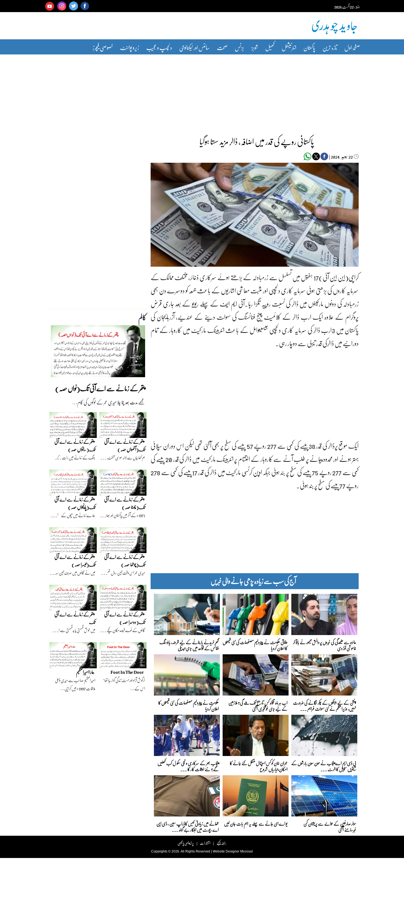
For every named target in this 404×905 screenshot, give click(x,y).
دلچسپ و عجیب (159, 47)
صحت (222, 47)
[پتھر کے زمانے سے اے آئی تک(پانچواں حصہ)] (73, 484)
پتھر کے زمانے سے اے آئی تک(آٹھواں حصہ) (124, 445)
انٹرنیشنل (289, 47)
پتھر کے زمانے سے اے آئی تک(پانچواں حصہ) (74, 503)
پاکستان (309, 47)
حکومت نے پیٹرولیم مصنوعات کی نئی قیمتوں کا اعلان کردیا (188, 705)
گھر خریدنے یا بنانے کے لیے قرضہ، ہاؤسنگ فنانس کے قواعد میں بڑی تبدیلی (189, 645)
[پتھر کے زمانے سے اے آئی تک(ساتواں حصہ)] (73, 426)
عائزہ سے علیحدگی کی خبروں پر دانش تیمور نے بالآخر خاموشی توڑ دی (324, 645)
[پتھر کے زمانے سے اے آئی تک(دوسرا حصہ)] (123, 599)
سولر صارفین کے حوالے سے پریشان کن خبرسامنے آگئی (329, 826)
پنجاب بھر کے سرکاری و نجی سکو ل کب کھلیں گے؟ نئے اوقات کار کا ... (188, 766)
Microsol (246, 851)
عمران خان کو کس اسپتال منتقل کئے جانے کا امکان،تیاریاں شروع (258, 766)
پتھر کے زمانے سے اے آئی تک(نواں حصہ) (100, 388)
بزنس (239, 47)
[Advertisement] (202, 91)
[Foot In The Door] (123, 657)
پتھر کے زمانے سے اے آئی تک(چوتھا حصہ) (124, 560)
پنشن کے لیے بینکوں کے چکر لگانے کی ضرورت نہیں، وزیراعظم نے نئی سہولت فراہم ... (324, 705)
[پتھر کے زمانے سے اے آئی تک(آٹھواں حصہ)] (123, 426)
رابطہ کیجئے (221, 843)
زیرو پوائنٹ (129, 47)
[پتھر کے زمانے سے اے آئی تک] (73, 599)
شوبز (254, 47)
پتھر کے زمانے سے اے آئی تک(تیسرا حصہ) (74, 560)
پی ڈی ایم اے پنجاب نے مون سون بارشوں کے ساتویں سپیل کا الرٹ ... (323, 766)
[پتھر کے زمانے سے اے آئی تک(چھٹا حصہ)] (123, 484)
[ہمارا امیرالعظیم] (73, 657)
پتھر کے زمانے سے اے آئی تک (74, 618)
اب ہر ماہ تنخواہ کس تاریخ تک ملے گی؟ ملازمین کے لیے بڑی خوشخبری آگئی (257, 705)
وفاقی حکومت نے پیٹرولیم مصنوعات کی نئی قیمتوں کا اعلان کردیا (255, 645)
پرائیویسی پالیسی (186, 843)
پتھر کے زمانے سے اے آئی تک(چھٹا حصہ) (124, 503)
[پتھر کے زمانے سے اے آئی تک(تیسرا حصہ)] (73, 541)
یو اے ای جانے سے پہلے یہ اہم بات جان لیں (255, 823)
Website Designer (226, 851)
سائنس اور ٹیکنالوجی (194, 47)
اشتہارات (205, 843)
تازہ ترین (329, 47)
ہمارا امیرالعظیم (85, 672)
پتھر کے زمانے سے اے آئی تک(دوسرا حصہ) (124, 618)
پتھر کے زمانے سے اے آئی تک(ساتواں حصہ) (74, 445)
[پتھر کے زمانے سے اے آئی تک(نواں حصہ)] (98, 353)
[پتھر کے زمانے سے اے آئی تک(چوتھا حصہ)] (123, 541)
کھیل (270, 47)
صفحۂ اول (352, 47)
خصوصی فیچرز (103, 47)
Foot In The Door (127, 672)
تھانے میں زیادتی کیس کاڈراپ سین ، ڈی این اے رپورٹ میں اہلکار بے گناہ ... (187, 826)
